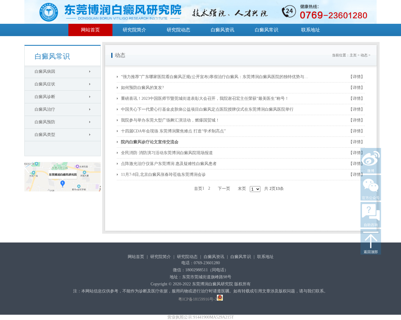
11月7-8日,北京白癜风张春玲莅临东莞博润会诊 (163, 174)
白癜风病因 (45, 71)
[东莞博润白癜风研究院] (200, 13)
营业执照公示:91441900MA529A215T (200, 317)
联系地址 (310, 29)
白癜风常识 (266, 29)
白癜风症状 (45, 84)
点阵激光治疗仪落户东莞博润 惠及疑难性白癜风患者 (169, 163)
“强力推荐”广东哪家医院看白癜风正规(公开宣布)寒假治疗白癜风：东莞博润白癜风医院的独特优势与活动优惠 (216, 77)
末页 (242, 188)
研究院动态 (178, 29)
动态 (364, 55)
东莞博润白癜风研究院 (212, 284)
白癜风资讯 (222, 29)
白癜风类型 (45, 134)
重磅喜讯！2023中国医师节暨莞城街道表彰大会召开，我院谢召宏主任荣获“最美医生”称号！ (205, 98)
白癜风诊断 (45, 97)
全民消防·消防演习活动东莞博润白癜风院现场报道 (167, 153)
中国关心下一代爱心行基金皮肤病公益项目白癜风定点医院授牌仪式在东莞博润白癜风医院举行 (207, 109)
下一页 (224, 188)
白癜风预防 (45, 122)
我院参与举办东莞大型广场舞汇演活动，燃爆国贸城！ (170, 120)
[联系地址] (62, 193)
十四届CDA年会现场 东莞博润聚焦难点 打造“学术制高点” (173, 131)
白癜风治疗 (45, 109)
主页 (353, 55)
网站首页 (90, 29)
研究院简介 (134, 29)
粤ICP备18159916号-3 (197, 299)
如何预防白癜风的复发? (142, 87)
